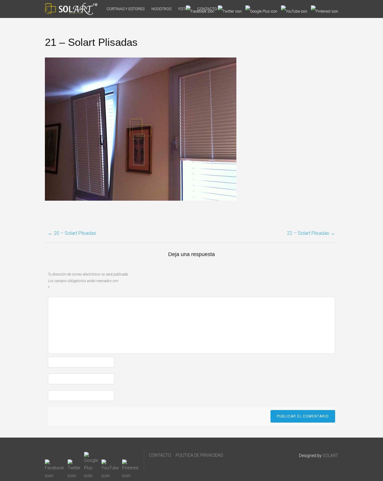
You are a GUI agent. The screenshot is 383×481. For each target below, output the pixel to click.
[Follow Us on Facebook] (200, 9)
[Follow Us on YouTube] (294, 9)
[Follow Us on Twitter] (230, 9)
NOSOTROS (161, 9)
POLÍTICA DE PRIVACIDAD (199, 455)
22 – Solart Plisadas (311, 233)
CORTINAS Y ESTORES (126, 9)
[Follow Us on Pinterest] (324, 9)
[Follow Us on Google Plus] (261, 9)
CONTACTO (160, 455)
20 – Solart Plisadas (72, 233)
